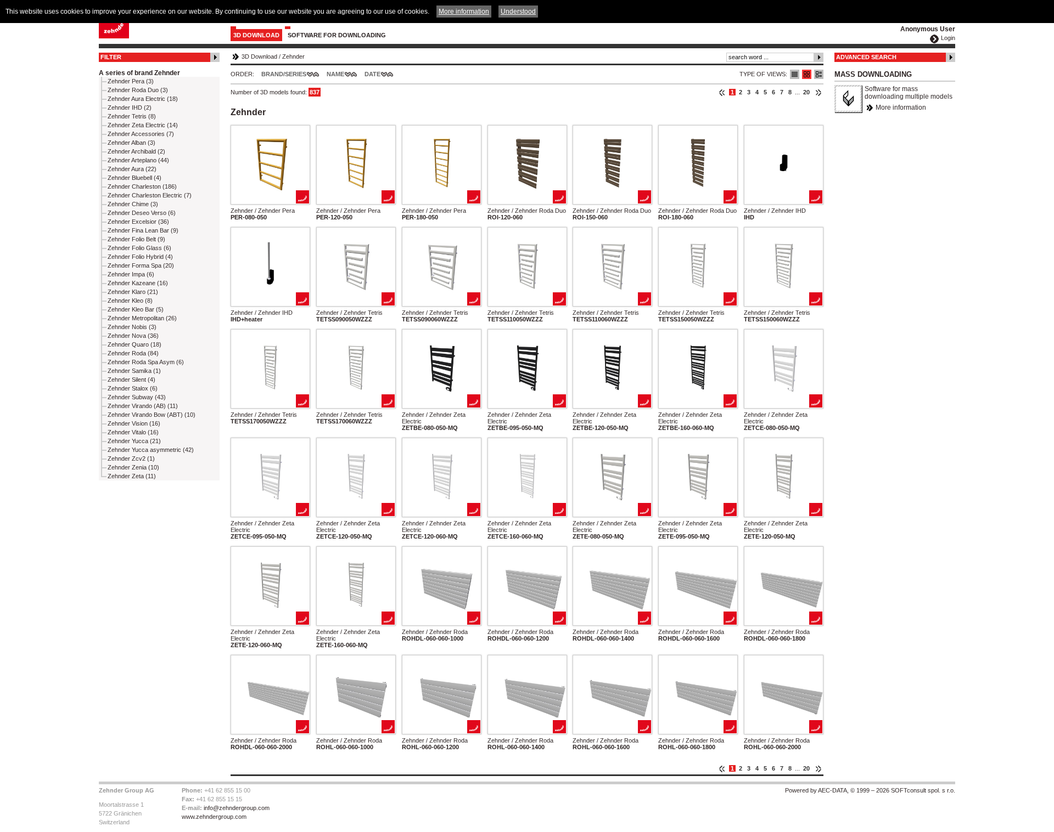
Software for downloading (337, 35)
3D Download (256, 35)
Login (948, 38)
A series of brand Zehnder (139, 73)
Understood (518, 11)
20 (806, 92)
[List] (794, 74)
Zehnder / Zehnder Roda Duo (526, 210)
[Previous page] (722, 92)
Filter (110, 57)
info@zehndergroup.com (237, 808)
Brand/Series (283, 74)
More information (901, 107)
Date (372, 74)
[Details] (818, 74)
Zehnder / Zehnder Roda (435, 632)
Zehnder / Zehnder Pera (263, 210)
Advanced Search (866, 57)
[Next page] (818, 92)
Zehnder (293, 56)
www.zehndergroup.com (214, 816)
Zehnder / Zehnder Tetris (349, 312)
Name (335, 74)
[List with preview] (806, 74)
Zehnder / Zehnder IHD (775, 210)
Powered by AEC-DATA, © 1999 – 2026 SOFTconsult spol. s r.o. (870, 790)
